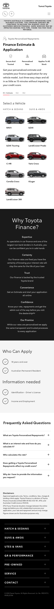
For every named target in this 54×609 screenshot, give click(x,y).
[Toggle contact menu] (45, 564)
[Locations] (11, 13)
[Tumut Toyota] (6, 6)
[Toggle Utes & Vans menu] (45, 546)
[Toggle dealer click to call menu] (5, 13)
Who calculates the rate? (15, 454)
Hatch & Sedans (13, 109)
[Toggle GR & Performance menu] (45, 555)
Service (10, 573)
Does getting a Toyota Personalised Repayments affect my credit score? (20, 464)
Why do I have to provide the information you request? (22, 476)
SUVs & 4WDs (37, 109)
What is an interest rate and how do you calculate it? (22, 445)
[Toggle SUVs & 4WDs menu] (45, 537)
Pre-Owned (13, 564)
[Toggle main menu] (48, 13)
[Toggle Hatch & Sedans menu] (45, 528)
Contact (11, 582)
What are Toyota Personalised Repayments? (24, 435)
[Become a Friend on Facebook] (6, 602)
